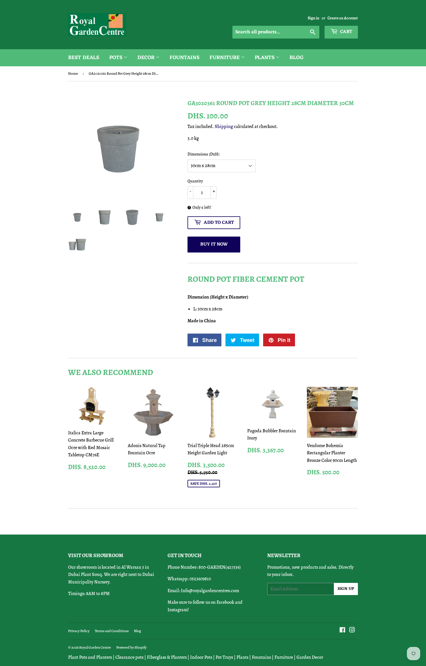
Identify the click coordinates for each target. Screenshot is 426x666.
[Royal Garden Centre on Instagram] (352, 630)
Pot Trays (224, 657)
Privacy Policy (79, 630)
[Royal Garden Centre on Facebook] (342, 630)
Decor (146, 57)
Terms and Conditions (112, 630)
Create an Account (342, 18)
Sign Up (346, 588)
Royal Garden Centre (95, 647)
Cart (345, 32)
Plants (265, 57)
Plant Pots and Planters (90, 657)
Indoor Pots (201, 657)
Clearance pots (129, 657)
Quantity (195, 181)
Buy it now (214, 244)
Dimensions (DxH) (203, 154)
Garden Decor (309, 657)
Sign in (313, 18)
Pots (116, 57)
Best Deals (83, 57)
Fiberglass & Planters (167, 657)
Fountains (184, 57)
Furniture (225, 57)
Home (73, 73)
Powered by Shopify (131, 647)
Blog (297, 57)
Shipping (224, 126)
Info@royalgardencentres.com (210, 591)
